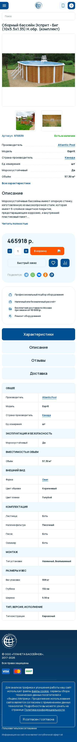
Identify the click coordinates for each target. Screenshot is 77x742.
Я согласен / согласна (38, 719)
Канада (70, 157)
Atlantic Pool (66, 145)
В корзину (40, 251)
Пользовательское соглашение (19, 728)
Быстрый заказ (26, 263)
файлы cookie (40, 691)
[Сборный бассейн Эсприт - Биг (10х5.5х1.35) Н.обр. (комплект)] (38, 70)
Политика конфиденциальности (44, 709)
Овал (45, 479)
